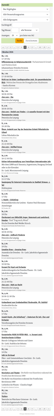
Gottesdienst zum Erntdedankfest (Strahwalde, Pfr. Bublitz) (24, 302)
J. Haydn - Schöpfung (10, 199)
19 (44, 47)
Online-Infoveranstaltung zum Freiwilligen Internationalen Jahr (26, 161)
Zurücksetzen (31, 40)
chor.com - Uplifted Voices (12, 147)
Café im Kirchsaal (8, 355)
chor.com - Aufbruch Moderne (13, 235)
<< (3, 47)
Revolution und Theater (11, 372)
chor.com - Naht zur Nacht (12, 284)
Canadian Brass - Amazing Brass (14, 249)
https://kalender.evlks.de (28, 414)
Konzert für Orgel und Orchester (14, 267)
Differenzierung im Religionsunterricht (16, 62)
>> (49, 47)
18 (40, 47)
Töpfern (5, 396)
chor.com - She (7, 97)
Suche (19, 40)
